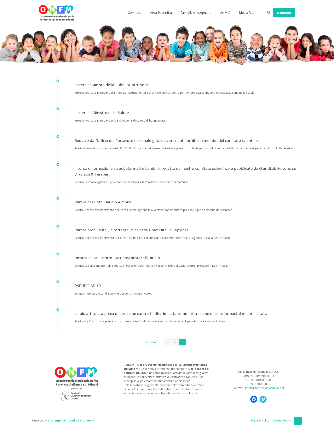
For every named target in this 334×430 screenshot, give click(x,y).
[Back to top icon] (298, 421)
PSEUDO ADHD (88, 285)
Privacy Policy (260, 420)
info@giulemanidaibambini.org (265, 388)
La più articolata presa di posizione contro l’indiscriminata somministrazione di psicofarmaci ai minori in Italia (171, 313)
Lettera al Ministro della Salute (102, 112)
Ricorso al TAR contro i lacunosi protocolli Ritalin (117, 257)
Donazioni (284, 13)
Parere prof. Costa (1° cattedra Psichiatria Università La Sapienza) (132, 229)
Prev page (151, 342)
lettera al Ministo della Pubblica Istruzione (112, 84)
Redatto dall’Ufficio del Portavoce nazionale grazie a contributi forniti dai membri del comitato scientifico (167, 140)
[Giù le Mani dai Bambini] (56, 12)
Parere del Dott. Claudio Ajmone (103, 202)
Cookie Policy (281, 420)
